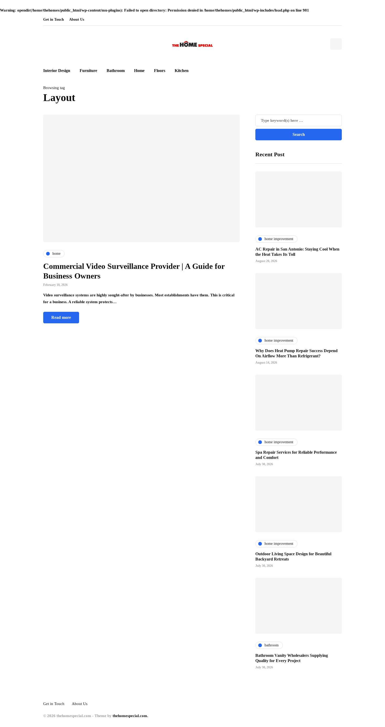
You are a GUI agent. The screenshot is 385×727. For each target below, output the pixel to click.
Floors (159, 70)
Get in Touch (53, 19)
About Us (76, 19)
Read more (61, 317)
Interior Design (56, 70)
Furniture (88, 70)
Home (139, 70)
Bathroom (116, 70)
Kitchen (182, 70)
